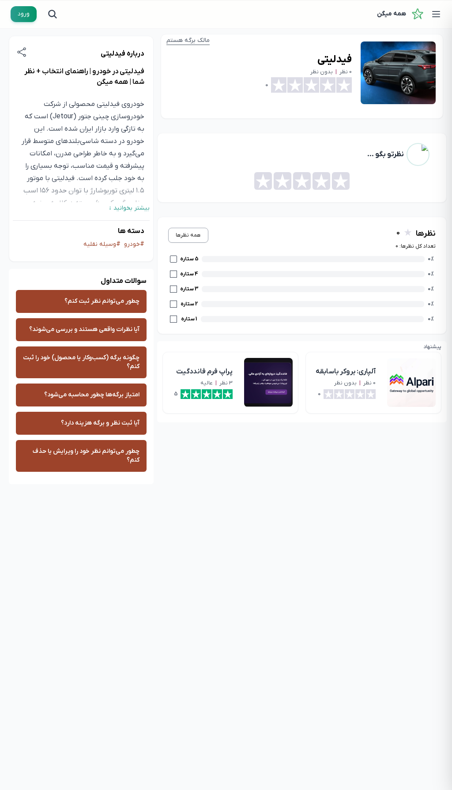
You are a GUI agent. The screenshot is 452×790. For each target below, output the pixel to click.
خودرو (132, 244)
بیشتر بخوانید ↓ (129, 208)
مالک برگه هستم (188, 40)
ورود (24, 14)
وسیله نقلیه (99, 244)
